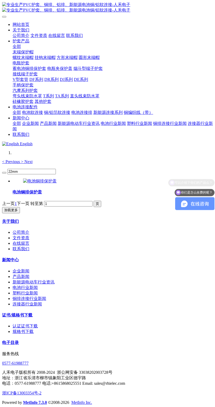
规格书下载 (23, 331)
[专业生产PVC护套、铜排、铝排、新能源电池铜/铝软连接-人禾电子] (107, 7)
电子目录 (10, 342)
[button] (11, 161)
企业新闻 (21, 271)
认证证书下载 (25, 326)
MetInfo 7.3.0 (35, 402)
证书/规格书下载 (17, 315)
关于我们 (10, 221)
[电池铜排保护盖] (40, 181)
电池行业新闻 (25, 287)
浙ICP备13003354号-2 (21, 393)
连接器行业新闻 (27, 304)
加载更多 (11, 210)
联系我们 (21, 249)
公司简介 (21, 232)
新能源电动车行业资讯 (34, 282)
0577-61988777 (15, 363)
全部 (17, 46)
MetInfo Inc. (81, 402)
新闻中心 (10, 260)
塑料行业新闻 (25, 293)
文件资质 (21, 238)
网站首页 (21, 24)
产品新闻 (21, 276)
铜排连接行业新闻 (29, 298)
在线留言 (21, 243)
